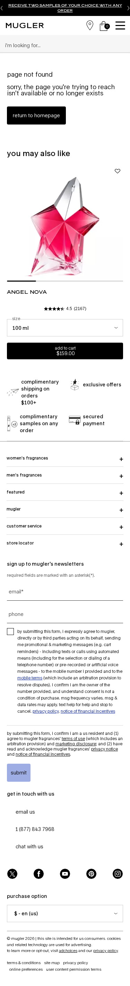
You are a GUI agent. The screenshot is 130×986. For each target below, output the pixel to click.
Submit (19, 772)
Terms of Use (73, 738)
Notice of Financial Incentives (88, 711)
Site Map (52, 962)
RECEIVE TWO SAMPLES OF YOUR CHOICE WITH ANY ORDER (65, 8)
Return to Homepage (36, 115)
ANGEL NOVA (27, 292)
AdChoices (68, 950)
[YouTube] (65, 873)
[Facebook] (38, 873)
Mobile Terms (29, 677)
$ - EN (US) (26, 913)
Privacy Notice (104, 749)
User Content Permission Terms (73, 969)
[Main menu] (121, 25)
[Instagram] (117, 873)
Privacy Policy (46, 711)
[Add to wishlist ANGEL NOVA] (117, 171)
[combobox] (62, 45)
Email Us (25, 812)
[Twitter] (12, 873)
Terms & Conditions (24, 962)
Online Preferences (26, 969)
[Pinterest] (91, 873)
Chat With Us (29, 846)
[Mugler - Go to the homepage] (25, 25)
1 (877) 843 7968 (35, 829)
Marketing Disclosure (75, 743)
